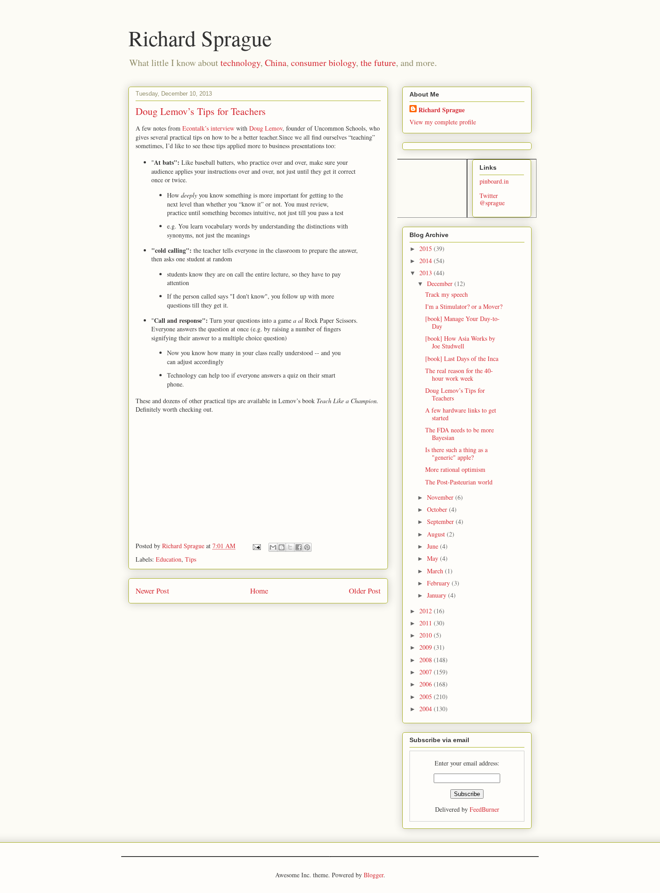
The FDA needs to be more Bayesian (459, 434)
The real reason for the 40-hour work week (459, 374)
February (439, 583)
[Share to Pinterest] (307, 547)
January (437, 595)
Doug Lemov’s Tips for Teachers (455, 394)
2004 (426, 708)
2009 (426, 647)
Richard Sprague (200, 37)
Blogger (373, 875)
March (436, 571)
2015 (426, 248)
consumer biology (323, 63)
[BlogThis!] (281, 547)
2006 (426, 684)
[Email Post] (256, 545)
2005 (426, 696)
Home (259, 590)
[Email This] (272, 547)
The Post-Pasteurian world (459, 482)
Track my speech (446, 294)
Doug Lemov (265, 128)
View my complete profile (442, 122)
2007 (426, 672)
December (440, 283)
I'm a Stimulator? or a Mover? (463, 306)
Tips (190, 559)
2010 (426, 635)
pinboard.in (494, 181)
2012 (426, 611)
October (438, 509)
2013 (426, 272)
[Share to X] (290, 547)
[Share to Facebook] (298, 547)
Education (168, 559)
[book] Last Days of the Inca (461, 358)
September (441, 521)
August (437, 534)
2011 (426, 623)
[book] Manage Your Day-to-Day (462, 322)
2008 (426, 659)
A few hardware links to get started (460, 414)
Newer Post (152, 590)
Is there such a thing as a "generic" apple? (456, 453)
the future (378, 63)
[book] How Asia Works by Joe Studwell (460, 342)
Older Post (365, 590)
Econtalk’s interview (209, 128)
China (275, 63)
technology (240, 63)
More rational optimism (455, 469)
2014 (426, 260)
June (433, 546)
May (433, 558)
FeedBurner (484, 809)
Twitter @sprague (492, 199)
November (441, 497)
